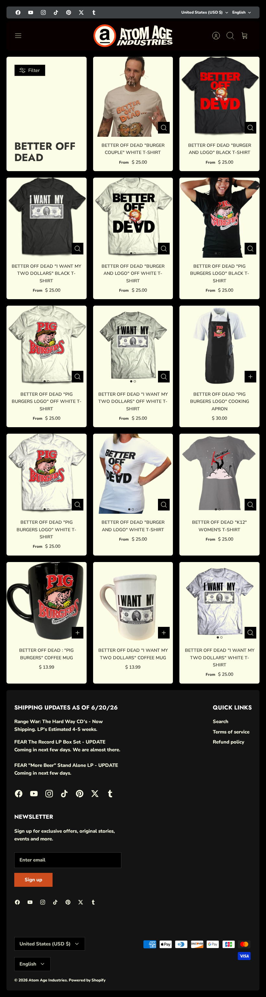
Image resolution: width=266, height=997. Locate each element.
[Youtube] (154, 975)
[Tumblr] (233, 975)
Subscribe (187, 958)
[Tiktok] (186, 975)
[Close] (250, 874)
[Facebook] (138, 975)
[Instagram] (170, 975)
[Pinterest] (202, 975)
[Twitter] (218, 975)
